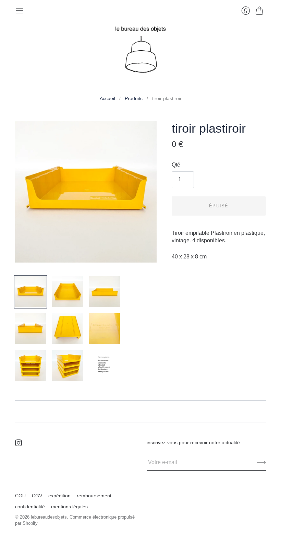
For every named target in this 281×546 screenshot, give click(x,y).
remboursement (94, 495)
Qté (176, 165)
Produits (134, 98)
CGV (37, 495)
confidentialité (30, 506)
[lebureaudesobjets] (140, 49)
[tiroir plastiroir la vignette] (30, 291)
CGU (20, 495)
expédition (59, 495)
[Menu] (19, 10)
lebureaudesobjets (49, 517)
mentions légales (69, 506)
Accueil (107, 98)
